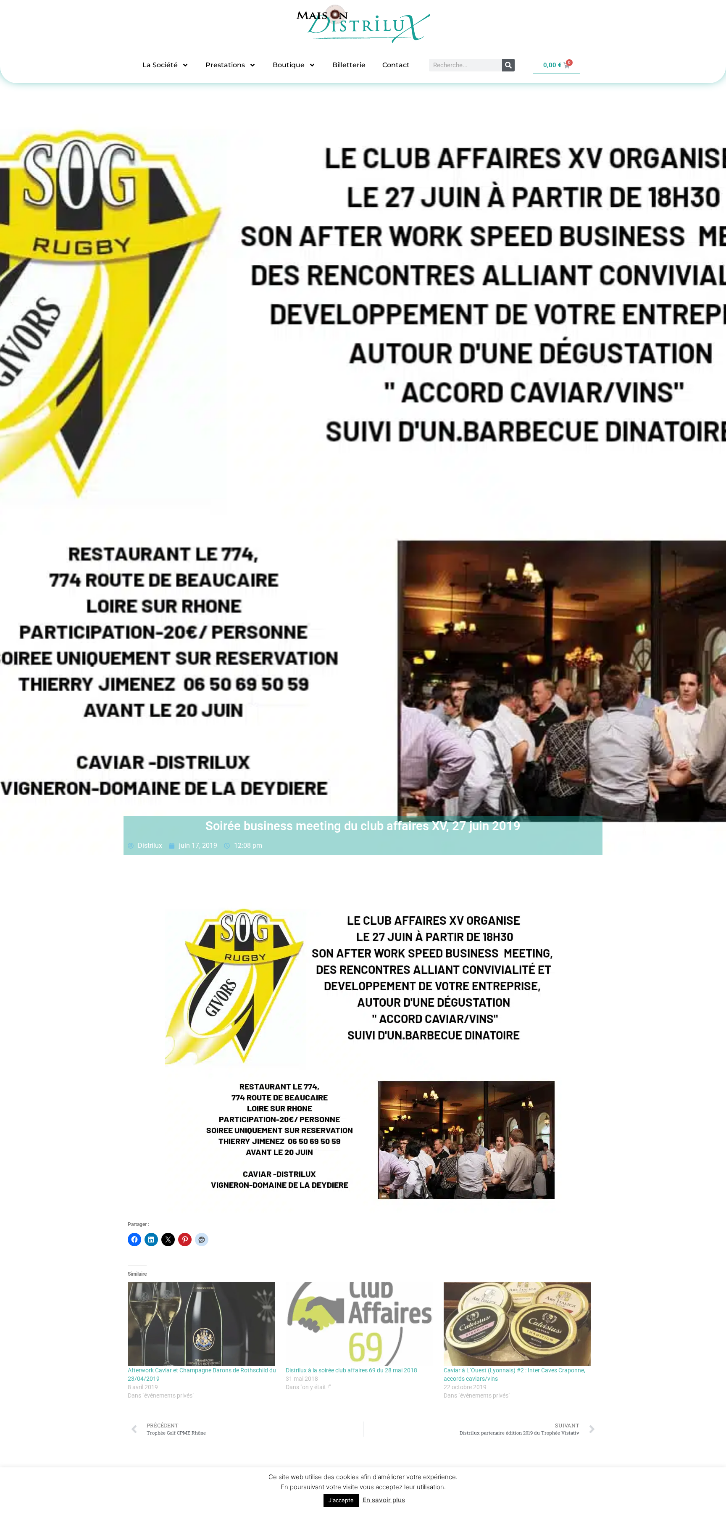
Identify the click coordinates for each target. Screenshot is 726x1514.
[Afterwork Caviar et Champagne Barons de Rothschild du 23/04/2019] (202, 1324)
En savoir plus (384, 1500)
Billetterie (349, 65)
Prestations (225, 65)
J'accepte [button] (341, 1500)
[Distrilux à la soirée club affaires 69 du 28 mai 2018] (360, 1324)
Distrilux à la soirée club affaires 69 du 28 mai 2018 (351, 1370)
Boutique (289, 65)
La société (160, 65)
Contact (396, 65)
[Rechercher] (508, 65)
